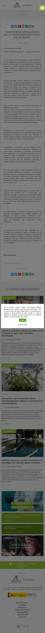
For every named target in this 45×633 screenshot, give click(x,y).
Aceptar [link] (22, 320)
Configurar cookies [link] (22, 324)
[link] (42, 8)
